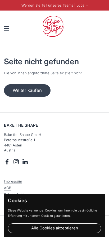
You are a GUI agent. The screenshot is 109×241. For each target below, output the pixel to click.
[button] (99, 28)
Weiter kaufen (27, 90)
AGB (7, 188)
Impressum (13, 181)
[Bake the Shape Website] (53, 26)
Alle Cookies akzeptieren (54, 227)
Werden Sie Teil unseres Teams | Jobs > (54, 5)
